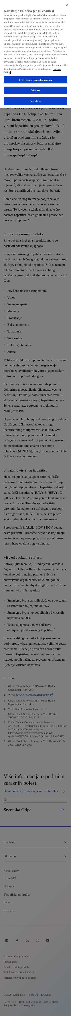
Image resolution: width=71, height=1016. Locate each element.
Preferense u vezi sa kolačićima (35, 79)
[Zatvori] (67, 5)
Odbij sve (35, 90)
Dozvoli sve (35, 101)
